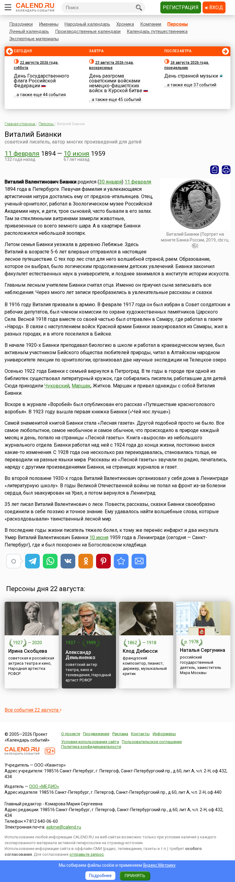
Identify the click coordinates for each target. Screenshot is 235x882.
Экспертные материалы (34, 39)
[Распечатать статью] (226, 169)
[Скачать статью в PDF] (214, 169)
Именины (48, 24)
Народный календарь (87, 24)
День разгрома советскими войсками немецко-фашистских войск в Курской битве (115, 83)
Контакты (140, 733)
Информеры (164, 733)
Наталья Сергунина (202, 650)
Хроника (125, 24)
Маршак (81, 386)
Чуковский (56, 386)
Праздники (21, 24)
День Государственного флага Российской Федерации (41, 81)
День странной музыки (191, 76)
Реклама (120, 733)
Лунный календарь (29, 31)
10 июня (76, 153)
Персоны (177, 24)
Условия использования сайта (90, 741)
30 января (110, 182)
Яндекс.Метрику (159, 865)
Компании (150, 24)
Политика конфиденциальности (91, 746)
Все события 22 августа (32, 710)
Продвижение (96, 733)
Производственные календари (88, 31)
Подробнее (100, 875)
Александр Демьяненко (80, 654)
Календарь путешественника (157, 31)
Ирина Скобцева (27, 651)
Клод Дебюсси (140, 651)
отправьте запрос (86, 854)
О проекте (70, 733)
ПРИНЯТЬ (135, 875)
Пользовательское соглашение (152, 741)
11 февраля (22, 153)
